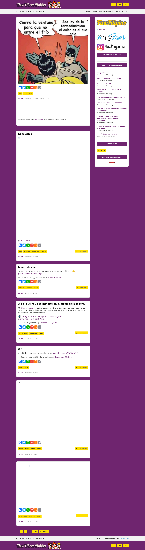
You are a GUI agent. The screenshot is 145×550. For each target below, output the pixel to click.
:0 (19, 383)
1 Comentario (83, 287)
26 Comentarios (82, 333)
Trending (21, 11)
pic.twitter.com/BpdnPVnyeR (31, 319)
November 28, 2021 (57, 277)
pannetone (35, 251)
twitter (43, 251)
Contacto (119, 11)
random (20, 98)
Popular (31, 11)
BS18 (20, 94)
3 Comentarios (82, 251)
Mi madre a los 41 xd (105, 84)
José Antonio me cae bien (107, 134)
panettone (27, 251)
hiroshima (32, 516)
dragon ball (23, 516)
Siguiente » (43, 531)
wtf (126, 4)
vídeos (36, 288)
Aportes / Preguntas (106, 11)
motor (27, 448)
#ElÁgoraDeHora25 (30, 316)
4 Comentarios (82, 367)
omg (113, 4)
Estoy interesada (103, 73)
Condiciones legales (111, 538)
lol (120, 4)
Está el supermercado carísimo (109, 103)
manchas (29, 288)
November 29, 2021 (49, 323)
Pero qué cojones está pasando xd (111, 97)
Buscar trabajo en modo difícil (109, 78)
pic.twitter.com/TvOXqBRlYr (65, 353)
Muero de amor (28, 267)
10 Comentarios (44, 98)
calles (21, 367)
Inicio (88, 11)
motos (33, 448)
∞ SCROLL (39, 11)
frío (30, 94)
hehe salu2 (25, 133)
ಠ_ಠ (20, 349)
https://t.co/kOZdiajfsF (50, 316)
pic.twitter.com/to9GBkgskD (31, 273)
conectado (39, 119)
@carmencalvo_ (28, 308)
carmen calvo (23, 333)
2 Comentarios (82, 448)
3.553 (35, 531)
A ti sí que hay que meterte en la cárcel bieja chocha (51, 303)
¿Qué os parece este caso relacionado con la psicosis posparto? (107, 118)
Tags (94, 11)
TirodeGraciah (25, 241)
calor (25, 94)
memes (39, 516)
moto (21, 448)
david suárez (33, 333)
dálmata (22, 288)
